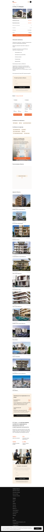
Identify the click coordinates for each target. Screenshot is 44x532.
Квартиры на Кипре (16, 490)
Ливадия (29, 32)
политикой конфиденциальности (23, 90)
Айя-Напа (14, 506)
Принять (37, 528)
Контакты (14, 520)
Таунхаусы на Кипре (16, 495)
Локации (14, 498)
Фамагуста (14, 508)
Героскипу (14, 513)
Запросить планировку (18, 114)
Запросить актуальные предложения (22, 35)
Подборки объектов (16, 488)
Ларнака (14, 503)
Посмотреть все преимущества (22, 415)
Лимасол (14, 499)
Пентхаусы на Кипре (16, 492)
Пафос (14, 501)
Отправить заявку (22, 87)
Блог (13, 517)
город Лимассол (15, 510)
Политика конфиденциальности (14, 529)
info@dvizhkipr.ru (15, 525)
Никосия (14, 505)
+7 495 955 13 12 (15, 523)
